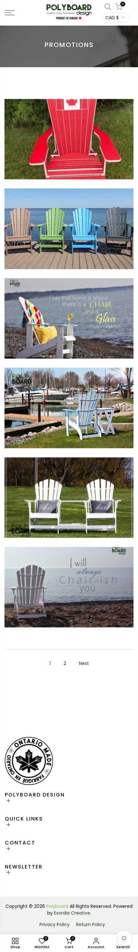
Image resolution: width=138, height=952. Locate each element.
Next (84, 663)
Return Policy (90, 924)
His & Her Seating (69, 493)
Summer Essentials (69, 314)
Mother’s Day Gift (69, 583)
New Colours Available (69, 224)
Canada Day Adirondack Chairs (69, 135)
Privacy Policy (54, 924)
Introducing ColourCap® (69, 403)
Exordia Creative (72, 913)
